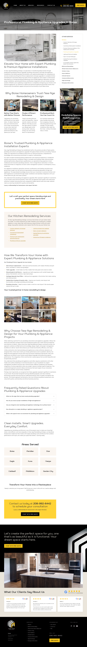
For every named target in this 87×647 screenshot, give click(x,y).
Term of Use (10, 640)
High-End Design (66, 80)
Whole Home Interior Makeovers (70, 68)
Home (5, 27)
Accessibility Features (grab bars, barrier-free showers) (71, 63)
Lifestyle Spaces (66, 75)
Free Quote (54, 640)
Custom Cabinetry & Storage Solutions (70, 43)
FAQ (51, 628)
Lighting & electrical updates (41, 228)
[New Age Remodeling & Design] (6, 5)
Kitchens (10, 27)
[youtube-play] (77, 626)
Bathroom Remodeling (67, 66)
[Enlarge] (12, 302)
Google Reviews (79, 592)
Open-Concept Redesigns (69, 56)
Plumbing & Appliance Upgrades (71, 52)
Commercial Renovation (68, 78)
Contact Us (53, 626)
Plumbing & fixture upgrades (18, 240)
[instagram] (74, 626)
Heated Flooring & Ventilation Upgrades (70, 59)
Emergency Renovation (68, 82)
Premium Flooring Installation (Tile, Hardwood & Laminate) (71, 49)
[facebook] (71, 626)
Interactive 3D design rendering (42, 237)
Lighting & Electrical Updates (70, 54)
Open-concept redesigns (39, 231)
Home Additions (66, 73)
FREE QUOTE (80, 5)
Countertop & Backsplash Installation (72, 45)
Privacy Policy (10, 638)
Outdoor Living (65, 71)
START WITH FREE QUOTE (30, 203)
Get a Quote (53, 624)
